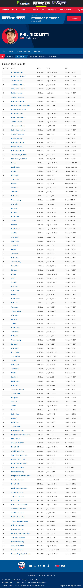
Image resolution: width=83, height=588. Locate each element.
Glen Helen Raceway (18, 537)
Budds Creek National (18, 76)
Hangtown (14, 208)
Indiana (13, 274)
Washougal (15, 175)
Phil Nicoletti (21, 56)
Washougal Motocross (18, 509)
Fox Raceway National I (19, 159)
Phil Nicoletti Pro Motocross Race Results (43, 56)
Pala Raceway (15, 439)
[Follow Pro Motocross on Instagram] (39, 565)
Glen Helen (14, 204)
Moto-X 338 (15, 447)
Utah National (15, 356)
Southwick (14, 188)
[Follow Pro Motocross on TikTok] (48, 565)
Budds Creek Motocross (19, 463)
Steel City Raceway (17, 443)
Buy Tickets (74, 18)
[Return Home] (13, 18)
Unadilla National (16, 81)
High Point (14, 196)
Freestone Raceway (17, 430)
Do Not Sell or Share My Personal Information (32, 582)
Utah (12, 278)
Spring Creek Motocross (19, 455)
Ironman (14, 163)
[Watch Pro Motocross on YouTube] (44, 565)
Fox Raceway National (18, 109)
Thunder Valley (16, 200)
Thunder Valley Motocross (19, 521)
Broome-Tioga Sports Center (20, 554)
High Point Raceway (17, 467)
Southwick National (17, 97)
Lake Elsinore (15, 352)
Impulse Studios (75, 586)
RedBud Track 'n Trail (18, 459)
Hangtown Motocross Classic (20, 105)
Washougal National (17, 85)
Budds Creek (15, 167)
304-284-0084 (39, 585)
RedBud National (16, 93)
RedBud (13, 183)
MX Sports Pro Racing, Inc (20, 580)
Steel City (14, 402)
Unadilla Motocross (17, 451)
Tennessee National (17, 389)
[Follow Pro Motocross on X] (35, 565)
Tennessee (14, 192)
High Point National (17, 101)
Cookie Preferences (8, 582)
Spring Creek (15, 179)
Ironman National (46, 18)
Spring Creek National (18, 89)
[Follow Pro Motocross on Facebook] (30, 565)
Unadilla (13, 171)
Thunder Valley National (19, 155)
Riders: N (10, 56)
